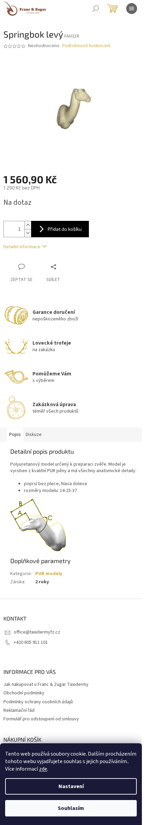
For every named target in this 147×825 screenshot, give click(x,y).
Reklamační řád (19, 710)
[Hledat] (96, 8)
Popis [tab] (15, 434)
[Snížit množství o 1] (27, 233)
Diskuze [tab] (34, 434)
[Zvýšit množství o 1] (27, 225)
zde (43, 769)
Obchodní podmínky (23, 693)
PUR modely (48, 573)
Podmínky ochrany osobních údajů (38, 701)
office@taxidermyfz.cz (37, 632)
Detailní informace (21, 246)
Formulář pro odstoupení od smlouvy (41, 719)
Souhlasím (71, 808)
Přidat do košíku (65, 229)
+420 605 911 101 (31, 642)
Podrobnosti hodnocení (86, 46)
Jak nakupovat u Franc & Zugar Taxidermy (46, 684)
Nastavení (71, 786)
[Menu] (131, 8)
